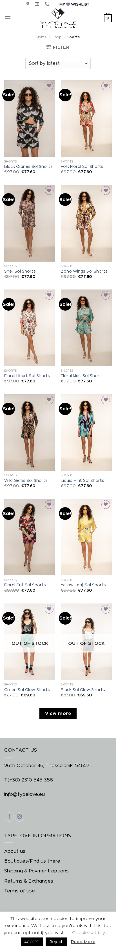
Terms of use (19, 890)
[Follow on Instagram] (19, 817)
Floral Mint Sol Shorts (82, 376)
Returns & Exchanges (28, 881)
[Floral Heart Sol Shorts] (29, 327)
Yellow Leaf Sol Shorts (83, 585)
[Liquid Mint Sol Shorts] (86, 432)
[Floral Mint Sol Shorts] (86, 327)
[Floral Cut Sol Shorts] (29, 537)
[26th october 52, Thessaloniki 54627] (28, 4)
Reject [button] (56, 941)
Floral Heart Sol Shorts (27, 376)
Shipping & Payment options (36, 870)
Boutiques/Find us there (32, 861)
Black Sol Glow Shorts (83, 690)
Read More (83, 941)
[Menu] (7, 18)
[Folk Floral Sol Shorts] (86, 118)
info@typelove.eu (24, 794)
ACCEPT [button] (31, 942)
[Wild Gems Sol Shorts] (29, 432)
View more (58, 713)
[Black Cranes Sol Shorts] (29, 118)
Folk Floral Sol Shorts (82, 166)
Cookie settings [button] (89, 932)
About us (14, 851)
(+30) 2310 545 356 (30, 780)
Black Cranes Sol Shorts (28, 166)
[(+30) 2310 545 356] (48, 4)
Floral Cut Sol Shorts (25, 585)
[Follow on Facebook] (9, 817)
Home (41, 37)
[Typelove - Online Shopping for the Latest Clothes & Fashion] (58, 18)
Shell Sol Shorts (20, 271)
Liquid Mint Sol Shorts (82, 480)
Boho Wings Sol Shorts (84, 271)
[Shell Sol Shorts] (29, 223)
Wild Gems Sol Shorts (26, 480)
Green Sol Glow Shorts (27, 690)
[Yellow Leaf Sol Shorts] (86, 537)
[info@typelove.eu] (38, 4)
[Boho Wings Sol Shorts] (86, 223)
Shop (57, 37)
